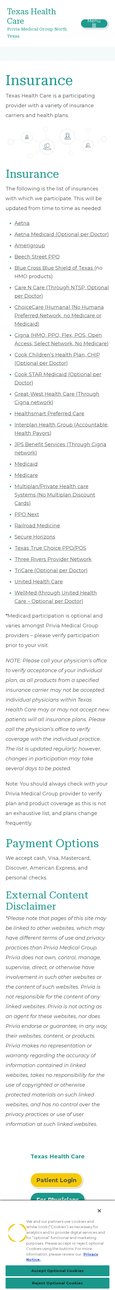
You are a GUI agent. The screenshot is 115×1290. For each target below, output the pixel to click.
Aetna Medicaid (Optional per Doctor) (62, 234)
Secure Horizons (35, 537)
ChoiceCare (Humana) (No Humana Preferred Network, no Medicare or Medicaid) (59, 315)
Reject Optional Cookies (57, 1283)
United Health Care (39, 582)
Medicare (26, 475)
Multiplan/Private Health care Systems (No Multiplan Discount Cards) (55, 494)
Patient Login (56, 1180)
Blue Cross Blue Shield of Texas (54, 268)
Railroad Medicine (37, 526)
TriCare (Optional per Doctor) (51, 570)
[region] (57, 1245)
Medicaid (26, 464)
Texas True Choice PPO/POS (50, 548)
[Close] (99, 1211)
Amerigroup (30, 246)
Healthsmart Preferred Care (49, 414)
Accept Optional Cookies (57, 1270)
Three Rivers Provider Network (53, 559)
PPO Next (27, 514)
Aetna (22, 223)
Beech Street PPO (37, 257)
